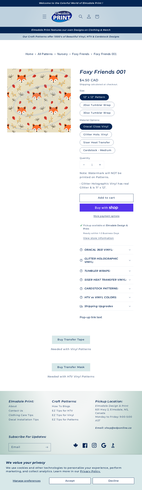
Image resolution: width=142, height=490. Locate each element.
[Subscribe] (47, 447)
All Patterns (45, 54)
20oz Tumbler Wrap (97, 104)
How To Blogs (61, 406)
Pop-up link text (91, 317)
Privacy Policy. (90, 471)
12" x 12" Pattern (94, 97)
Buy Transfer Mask (70, 367)
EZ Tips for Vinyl (63, 415)
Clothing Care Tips (21, 415)
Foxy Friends (80, 54)
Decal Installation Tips (24, 419)
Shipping (85, 84)
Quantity (85, 158)
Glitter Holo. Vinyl (95, 134)
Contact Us (16, 410)
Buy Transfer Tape (71, 339)
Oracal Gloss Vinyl (96, 126)
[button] (44, 17)
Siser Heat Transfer (96, 142)
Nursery (62, 54)
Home (29, 54)
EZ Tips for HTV (62, 410)
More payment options (106, 216)
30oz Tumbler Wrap (97, 112)
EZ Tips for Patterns (65, 419)
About (13, 406)
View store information (98, 238)
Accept (70, 480)
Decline (113, 480)
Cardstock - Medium (97, 150)
